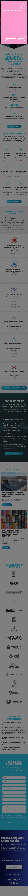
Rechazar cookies (10, 39)
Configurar (21, 39)
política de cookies (8, 31)
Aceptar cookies (19, 36)
